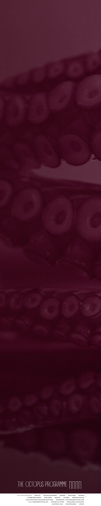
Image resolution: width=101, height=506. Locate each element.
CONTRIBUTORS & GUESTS (34, 497)
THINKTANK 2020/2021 (78, 497)
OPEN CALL (38, 495)
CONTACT (81, 504)
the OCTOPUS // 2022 (57, 504)
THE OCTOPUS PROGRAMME (24, 495)
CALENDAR (66, 497)
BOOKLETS (57, 497)
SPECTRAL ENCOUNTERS (50, 495)
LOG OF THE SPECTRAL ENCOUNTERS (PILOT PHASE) (39, 499)
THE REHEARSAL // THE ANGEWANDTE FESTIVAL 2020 (70, 499)
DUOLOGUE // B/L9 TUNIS (57, 502)
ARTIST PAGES (72, 495)
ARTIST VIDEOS (48, 497)
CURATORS (62, 495)
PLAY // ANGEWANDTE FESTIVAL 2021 (38, 502)
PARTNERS (81, 495)
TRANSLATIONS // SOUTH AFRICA (75, 502)
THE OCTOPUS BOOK (71, 504)
